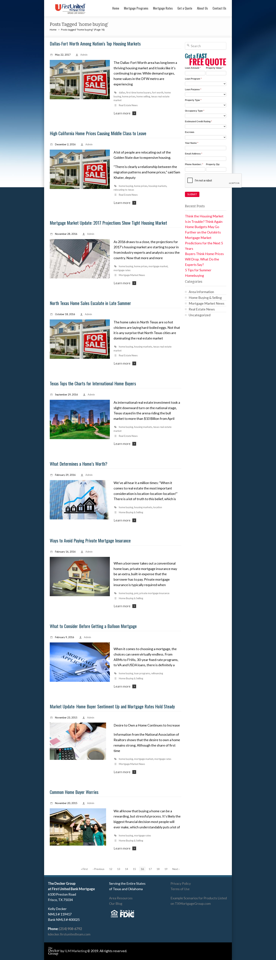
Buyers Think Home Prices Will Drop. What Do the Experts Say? (204, 259)
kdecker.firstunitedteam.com (69, 934)
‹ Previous (98, 868)
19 (165, 868)
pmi (136, 593)
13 (118, 868)
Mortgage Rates (163, 8)
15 (134, 868)
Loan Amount (193, 68)
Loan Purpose (193, 89)
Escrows (189, 132)
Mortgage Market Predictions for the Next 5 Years (204, 243)
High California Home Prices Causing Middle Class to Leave (98, 133)
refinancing (157, 673)
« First (84, 868)
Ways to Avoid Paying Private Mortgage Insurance (90, 540)
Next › (175, 868)
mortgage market (158, 266)
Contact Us (219, 8)
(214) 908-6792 (70, 929)
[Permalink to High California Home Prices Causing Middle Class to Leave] (80, 169)
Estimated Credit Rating (198, 121)
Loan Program (193, 79)
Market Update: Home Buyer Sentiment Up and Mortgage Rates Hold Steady (112, 706)
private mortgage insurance (154, 593)
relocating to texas (124, 189)
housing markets (158, 185)
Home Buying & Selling (131, 512)
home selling (143, 96)
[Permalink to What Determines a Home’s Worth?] (80, 499)
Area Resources (121, 898)
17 (150, 868)
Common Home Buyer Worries (74, 791)
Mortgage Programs (136, 8)
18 (158, 868)
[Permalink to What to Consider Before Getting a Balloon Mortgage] (80, 662)
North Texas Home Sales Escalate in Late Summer (90, 303)
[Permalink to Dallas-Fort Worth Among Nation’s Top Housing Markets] (80, 79)
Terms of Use (180, 889)
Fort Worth (157, 92)
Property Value (214, 68)
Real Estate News (128, 105)
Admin (83, 54)
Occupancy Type (194, 111)
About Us (202, 8)
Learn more (122, 113)
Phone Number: (194, 164)
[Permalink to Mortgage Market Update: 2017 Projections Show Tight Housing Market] (80, 258)
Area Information (201, 292)
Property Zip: (213, 164)
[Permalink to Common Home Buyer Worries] (80, 827)
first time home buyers (138, 92)
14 (126, 868)
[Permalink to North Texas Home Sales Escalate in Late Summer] (80, 339)
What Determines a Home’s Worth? (78, 463)
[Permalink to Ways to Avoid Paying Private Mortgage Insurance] (80, 576)
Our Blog (115, 903)
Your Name (191, 143)
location (157, 507)
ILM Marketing (76, 951)
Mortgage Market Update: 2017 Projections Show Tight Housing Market (108, 222)
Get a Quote (184, 8)
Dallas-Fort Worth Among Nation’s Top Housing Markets (95, 43)
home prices (128, 96)
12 (110, 868)
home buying (126, 185)
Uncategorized (199, 315)
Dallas (122, 92)
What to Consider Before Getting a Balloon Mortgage (93, 626)
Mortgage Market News (132, 275)
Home (115, 8)
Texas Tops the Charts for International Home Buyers (93, 383)
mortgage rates (122, 270)
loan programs (142, 673)
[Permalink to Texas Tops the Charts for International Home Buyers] (80, 419)
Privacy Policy (180, 883)
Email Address (193, 153)
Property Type (193, 100)
